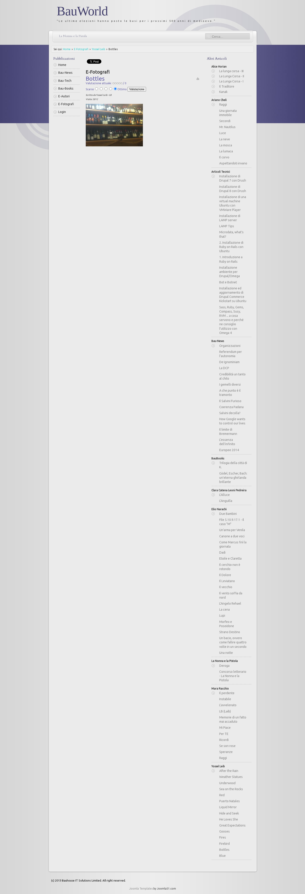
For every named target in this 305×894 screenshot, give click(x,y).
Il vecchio (225, 587)
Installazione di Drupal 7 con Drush (232, 178)
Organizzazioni (229, 346)
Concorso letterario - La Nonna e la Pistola (232, 676)
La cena (224, 609)
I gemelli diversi (230, 384)
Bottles (224, 849)
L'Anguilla (225, 501)
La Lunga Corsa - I (231, 81)
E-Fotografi (81, 49)
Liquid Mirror (228, 807)
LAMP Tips (226, 226)
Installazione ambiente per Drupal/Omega (229, 272)
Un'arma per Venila (232, 530)
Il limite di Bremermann (228, 432)
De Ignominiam (229, 362)
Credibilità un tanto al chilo (232, 376)
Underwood (227, 783)
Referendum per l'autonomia (230, 354)
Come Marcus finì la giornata (233, 544)
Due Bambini (228, 514)
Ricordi (224, 740)
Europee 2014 (229, 450)
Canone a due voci (231, 536)
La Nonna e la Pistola (73, 36)
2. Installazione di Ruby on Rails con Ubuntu (231, 247)
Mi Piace (225, 727)
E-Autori (64, 96)
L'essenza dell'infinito (227, 442)
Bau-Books (65, 88)
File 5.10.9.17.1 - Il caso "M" (231, 522)
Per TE (223, 734)
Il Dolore (225, 575)
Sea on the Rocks (231, 789)
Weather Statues (231, 777)
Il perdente (226, 693)
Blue (222, 855)
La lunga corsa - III (231, 71)
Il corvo (224, 157)
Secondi (224, 121)
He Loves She (228, 819)
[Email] (197, 78)
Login (62, 112)
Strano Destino (229, 632)
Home (67, 49)
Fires (222, 837)
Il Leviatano (227, 581)
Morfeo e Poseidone (226, 624)
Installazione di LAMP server (229, 218)
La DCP (224, 368)
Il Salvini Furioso (230, 401)
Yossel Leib (98, 49)
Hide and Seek (229, 813)
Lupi (222, 615)
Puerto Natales (229, 801)
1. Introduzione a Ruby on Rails (230, 259)
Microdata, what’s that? (231, 234)
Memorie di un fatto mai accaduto (232, 719)
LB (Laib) (225, 711)
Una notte (226, 653)
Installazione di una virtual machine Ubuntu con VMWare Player (232, 203)
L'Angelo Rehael (230, 603)
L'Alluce (224, 495)
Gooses (224, 831)
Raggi (223, 104)
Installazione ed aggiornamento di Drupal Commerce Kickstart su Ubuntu (232, 294)
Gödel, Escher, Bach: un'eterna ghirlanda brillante (233, 478)
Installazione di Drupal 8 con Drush (232, 189)
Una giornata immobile (228, 113)
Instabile (225, 699)
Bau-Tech (64, 80)
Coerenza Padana (231, 407)
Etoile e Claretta (230, 558)
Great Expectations (232, 825)
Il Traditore (226, 86)
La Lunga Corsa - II (231, 76)
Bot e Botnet (228, 282)
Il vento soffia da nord (230, 595)
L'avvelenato (227, 705)
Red (222, 795)
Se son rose (227, 746)
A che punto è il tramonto (230, 393)
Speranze (226, 752)
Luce (222, 133)
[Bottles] (114, 124)
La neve (224, 139)
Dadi (222, 552)
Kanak (223, 92)
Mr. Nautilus (227, 127)
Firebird (224, 843)
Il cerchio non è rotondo (229, 567)
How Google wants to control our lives (232, 421)
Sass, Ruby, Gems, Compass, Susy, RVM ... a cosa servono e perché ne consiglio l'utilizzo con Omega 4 (231, 320)
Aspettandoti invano (233, 163)
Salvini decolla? (229, 413)
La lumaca (226, 151)
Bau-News (65, 72)
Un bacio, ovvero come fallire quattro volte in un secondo (233, 642)
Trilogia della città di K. (233, 465)
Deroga (224, 665)
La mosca (225, 145)
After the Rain (228, 771)
